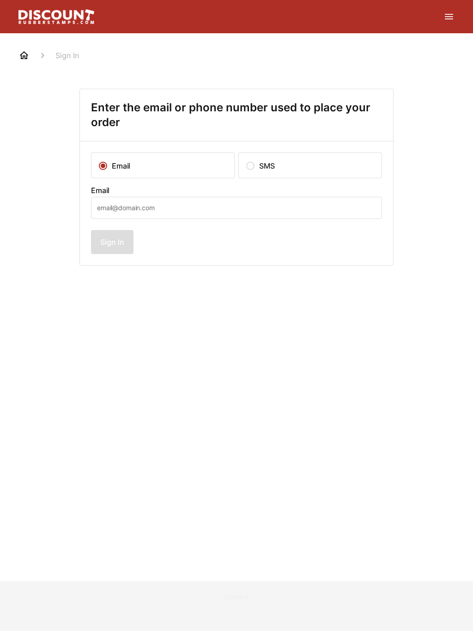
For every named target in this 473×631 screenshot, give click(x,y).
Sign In (112, 242)
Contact (236, 597)
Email (100, 190)
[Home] (24, 55)
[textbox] (236, 208)
